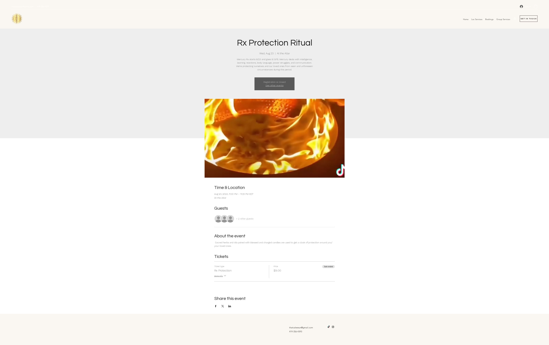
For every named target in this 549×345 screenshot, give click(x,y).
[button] (535, 6)
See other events (274, 85)
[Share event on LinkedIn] (229, 306)
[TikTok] (328, 326)
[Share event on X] (222, 306)
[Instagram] (514, 18)
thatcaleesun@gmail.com (22, 6)
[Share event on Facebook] (215, 306)
